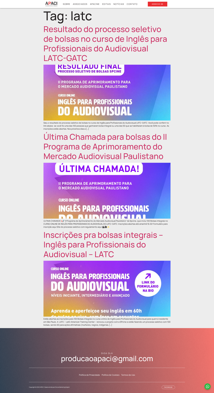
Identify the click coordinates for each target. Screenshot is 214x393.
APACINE (95, 4)
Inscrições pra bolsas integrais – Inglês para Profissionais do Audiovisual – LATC (103, 244)
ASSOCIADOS (80, 4)
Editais (106, 4)
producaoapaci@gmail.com (107, 358)
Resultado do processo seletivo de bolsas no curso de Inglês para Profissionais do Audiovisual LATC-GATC (105, 43)
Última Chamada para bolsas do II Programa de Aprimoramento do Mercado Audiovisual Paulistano (105, 146)
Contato (132, 4)
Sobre (66, 4)
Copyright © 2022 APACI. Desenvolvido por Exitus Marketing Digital (49, 387)
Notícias (118, 4)
